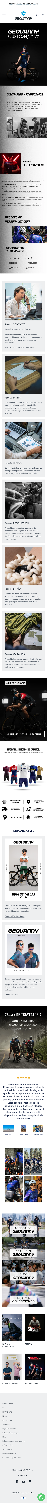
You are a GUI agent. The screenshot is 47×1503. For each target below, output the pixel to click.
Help (4, 1437)
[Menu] (4, 15)
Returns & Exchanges (10, 1432)
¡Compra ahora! (37, 4)
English (21, 1475)
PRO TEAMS (7, 1412)
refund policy (7, 1445)
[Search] (37, 15)
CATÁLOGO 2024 (12, 995)
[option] (8, 1130)
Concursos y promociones (12, 1457)
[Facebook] (17, 1481)
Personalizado (7, 1403)
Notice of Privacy (9, 1453)
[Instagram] (30, 1481)
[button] (8, 1130)
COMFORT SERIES (10, 1383)
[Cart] (43, 15)
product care (7, 1420)
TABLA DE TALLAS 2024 (14, 916)
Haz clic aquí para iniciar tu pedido (23, 734)
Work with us (7, 1449)
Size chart (6, 1424)
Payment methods (9, 1428)
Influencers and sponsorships (13, 1441)
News (4, 1416)
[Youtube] (23, 1481)
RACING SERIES (31, 1383)
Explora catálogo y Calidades (19, 347)
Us (3, 1408)
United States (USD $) (21, 1470)
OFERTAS (28, 1344)
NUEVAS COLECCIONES (9, 1345)
